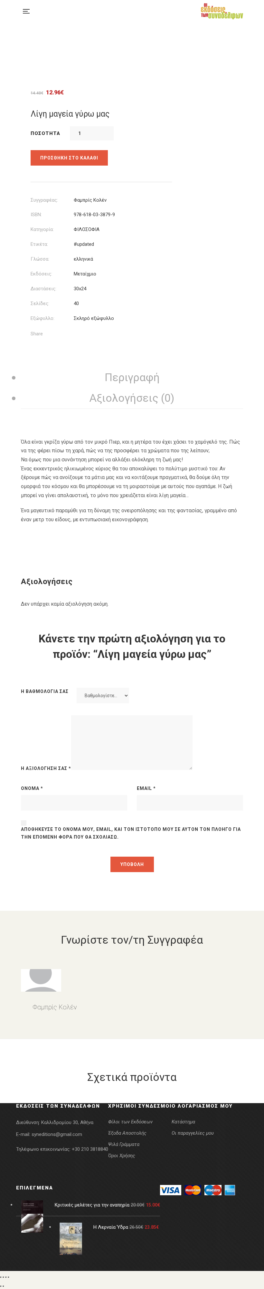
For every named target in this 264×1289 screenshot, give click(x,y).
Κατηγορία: (42, 229)
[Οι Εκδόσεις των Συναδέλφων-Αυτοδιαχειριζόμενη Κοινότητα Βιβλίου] (222, 11)
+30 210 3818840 (90, 1149)
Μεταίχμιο (85, 274)
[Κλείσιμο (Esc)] (8, 1277)
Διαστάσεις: (43, 289)
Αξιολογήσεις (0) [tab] (132, 397)
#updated (84, 244)
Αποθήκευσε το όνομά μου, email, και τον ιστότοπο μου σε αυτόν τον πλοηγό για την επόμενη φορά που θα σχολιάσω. (131, 833)
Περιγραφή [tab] (132, 377)
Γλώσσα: (40, 259)
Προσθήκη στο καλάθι (69, 157)
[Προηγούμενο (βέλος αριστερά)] (0, 1286)
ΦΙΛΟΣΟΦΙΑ (86, 229)
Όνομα (32, 788)
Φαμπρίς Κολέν (90, 200)
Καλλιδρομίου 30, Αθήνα (67, 1122)
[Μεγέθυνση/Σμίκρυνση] (0, 1277)
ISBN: (36, 214)
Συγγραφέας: (44, 200)
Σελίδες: (40, 303)
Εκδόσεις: (41, 274)
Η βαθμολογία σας (45, 691)
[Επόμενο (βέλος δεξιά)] (3, 1286)
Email (146, 788)
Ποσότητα (45, 133)
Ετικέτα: (39, 244)
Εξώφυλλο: (42, 318)
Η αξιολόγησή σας (46, 768)
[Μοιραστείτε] (5, 1277)
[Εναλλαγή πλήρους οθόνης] (3, 1277)
